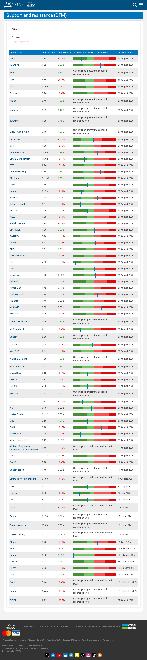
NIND (12, 507)
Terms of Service (9, 640)
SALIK (13, 58)
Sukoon (13, 337)
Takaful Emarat (17, 204)
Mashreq (14, 178)
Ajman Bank (16, 288)
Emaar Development (20, 159)
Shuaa (13, 72)
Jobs (84, 640)
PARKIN (13, 243)
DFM (12, 268)
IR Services (75, 640)
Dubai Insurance (18, 525)
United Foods (16, 414)
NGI (11, 408)
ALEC (12, 217)
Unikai (13, 486)
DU (11, 87)
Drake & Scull (16, 294)
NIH (11, 401)
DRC (12, 456)
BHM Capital (16, 433)
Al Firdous (15, 197)
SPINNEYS (15, 314)
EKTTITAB (15, 139)
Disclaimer (22, 640)
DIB (11, 262)
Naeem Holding (17, 534)
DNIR (12, 427)
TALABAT (14, 65)
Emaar (13, 191)
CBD (12, 421)
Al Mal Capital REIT (19, 440)
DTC (12, 165)
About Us (31, 640)
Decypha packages (94, 640)
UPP (12, 80)
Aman (13, 101)
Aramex (14, 110)
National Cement (18, 359)
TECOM (13, 210)
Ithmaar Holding (18, 172)
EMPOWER (15, 230)
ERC (12, 249)
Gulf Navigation (17, 255)
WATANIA (14, 351)
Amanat (14, 301)
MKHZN (13, 379)
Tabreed (14, 281)
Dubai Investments (19, 132)
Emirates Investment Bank (23, 479)
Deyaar (13, 93)
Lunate (13, 344)
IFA (11, 499)
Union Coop (15, 373)
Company (16, 37)
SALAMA (14, 121)
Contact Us (41, 640)
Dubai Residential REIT (21, 321)
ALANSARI (15, 307)
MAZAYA (14, 393)
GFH (12, 146)
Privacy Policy (108, 640)
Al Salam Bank (17, 329)
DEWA (13, 184)
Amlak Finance (17, 223)
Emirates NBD (17, 152)
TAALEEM (15, 236)
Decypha (66, 640)
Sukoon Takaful (17, 470)
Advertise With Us (54, 640)
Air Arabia (15, 275)
